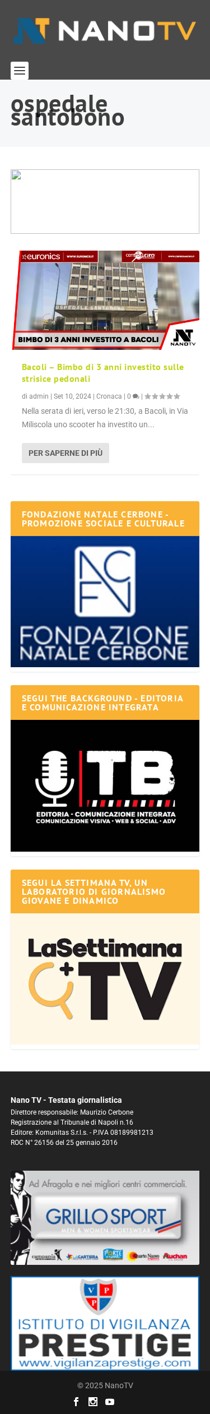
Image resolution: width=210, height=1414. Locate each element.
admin (39, 396)
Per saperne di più (65, 453)
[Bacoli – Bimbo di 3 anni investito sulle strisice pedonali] (105, 300)
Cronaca (109, 396)
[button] (105, 201)
